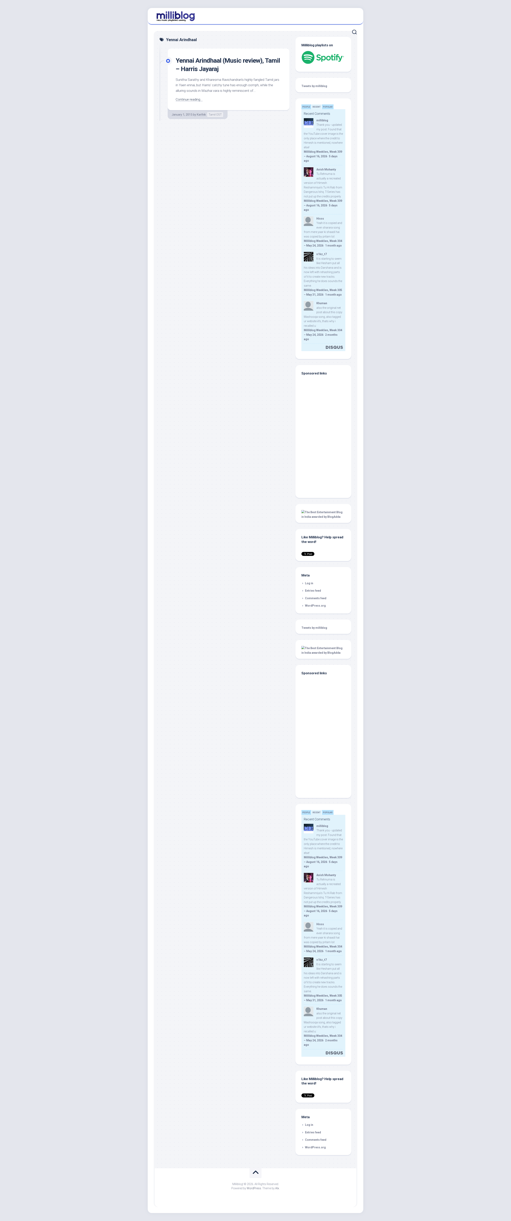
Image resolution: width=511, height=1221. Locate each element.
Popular (328, 107)
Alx (277, 1188)
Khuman (321, 303)
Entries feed (313, 590)
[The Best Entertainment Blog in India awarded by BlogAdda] (323, 516)
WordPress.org (315, 605)
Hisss (320, 218)
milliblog (322, 120)
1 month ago (333, 245)
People (306, 107)
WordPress (254, 1188)
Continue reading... (189, 99)
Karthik (201, 114)
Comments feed (315, 598)
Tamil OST (215, 114)
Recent (317, 107)
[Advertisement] (326, 465)
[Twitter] (353, 15)
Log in (309, 583)
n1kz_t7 (321, 254)
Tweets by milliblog (314, 86)
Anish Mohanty (326, 169)
